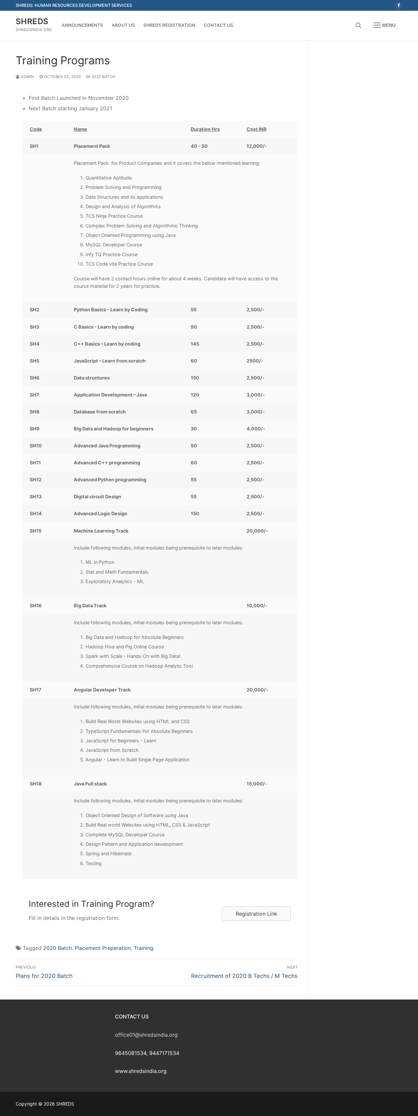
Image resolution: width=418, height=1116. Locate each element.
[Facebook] (398, 5)
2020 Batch (103, 76)
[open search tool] (359, 25)
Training (143, 948)
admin (27, 76)
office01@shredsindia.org (146, 1034)
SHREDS (32, 21)
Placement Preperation (103, 948)
